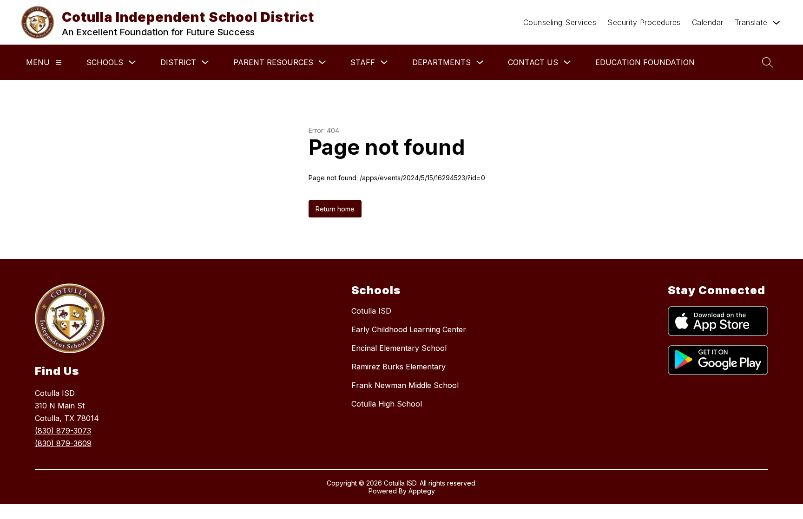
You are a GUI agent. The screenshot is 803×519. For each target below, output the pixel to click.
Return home (335, 209)
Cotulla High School (386, 403)
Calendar (708, 22)
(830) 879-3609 (63, 443)
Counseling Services (560, 22)
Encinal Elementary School (399, 348)
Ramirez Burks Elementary (398, 366)
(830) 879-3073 (63, 430)
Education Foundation (645, 62)
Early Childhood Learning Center (408, 329)
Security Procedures (644, 22)
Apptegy (421, 491)
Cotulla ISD (371, 310)
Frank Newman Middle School (405, 385)
